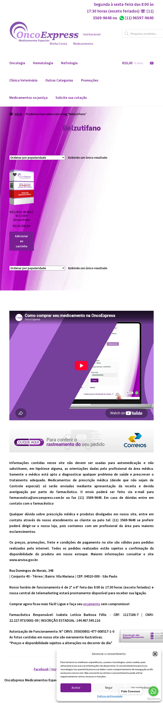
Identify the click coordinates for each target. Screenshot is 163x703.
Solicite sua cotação (71, 97)
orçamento (91, 604)
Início (18, 114)
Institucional (92, 34)
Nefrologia (69, 63)
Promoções (89, 80)
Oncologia (17, 63)
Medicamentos (83, 44)
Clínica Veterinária (23, 80)
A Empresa (57, 34)
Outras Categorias (59, 80)
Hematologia (43, 63)
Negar (109, 687)
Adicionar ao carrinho (21, 241)
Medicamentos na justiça (28, 97)
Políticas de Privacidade (109, 696)
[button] (155, 654)
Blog (73, 34)
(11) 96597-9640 (136, 17)
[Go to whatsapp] (153, 691)
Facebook (41, 669)
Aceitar (76, 687)
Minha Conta (58, 44)
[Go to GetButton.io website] (153, 699)
